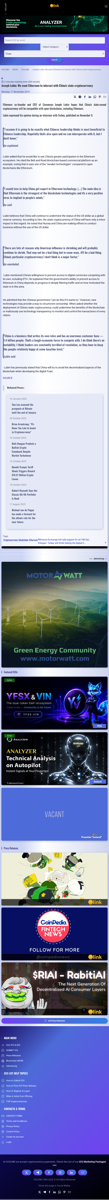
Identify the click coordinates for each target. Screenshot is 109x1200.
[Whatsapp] (94, 96)
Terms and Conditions (16, 1121)
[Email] (104, 96)
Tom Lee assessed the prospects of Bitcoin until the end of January (24, 408)
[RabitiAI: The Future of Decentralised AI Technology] (54, 988)
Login (8, 1142)
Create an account (15, 1137)
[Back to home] (54, 6)
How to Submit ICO (15, 1080)
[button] (106, 6)
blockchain (23, 540)
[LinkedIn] (71, 1172)
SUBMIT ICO (12, 1050)
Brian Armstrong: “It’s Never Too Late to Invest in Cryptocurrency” (24, 428)
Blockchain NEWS (14, 1060)
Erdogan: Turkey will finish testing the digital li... (62, 543)
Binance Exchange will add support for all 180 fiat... (65, 539)
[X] (26, 1172)
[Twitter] (75, 96)
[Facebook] (49, 1172)
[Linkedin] (89, 96)
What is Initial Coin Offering (19, 1096)
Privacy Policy (12, 1126)
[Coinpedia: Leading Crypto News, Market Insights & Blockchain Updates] (54, 934)
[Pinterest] (99, 96)
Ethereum (33, 540)
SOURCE (7, 377)
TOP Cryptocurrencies (16, 1101)
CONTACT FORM (14, 1116)
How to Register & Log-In (18, 1091)
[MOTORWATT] (54, 614)
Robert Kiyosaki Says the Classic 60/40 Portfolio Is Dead (24, 494)
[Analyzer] (54, 23)
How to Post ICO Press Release (21, 1086)
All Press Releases (56, 1021)
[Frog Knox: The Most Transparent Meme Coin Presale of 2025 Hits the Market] (54, 879)
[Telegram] (79, 96)
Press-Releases (13, 1055)
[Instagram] (60, 1172)
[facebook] (84, 96)
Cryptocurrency (11, 540)
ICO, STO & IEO (13, 1045)
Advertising (99, 559)
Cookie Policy (12, 1131)
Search (54, 60)
